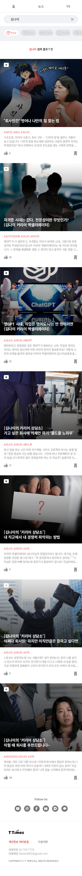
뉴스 (41, 6)
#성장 (26, 548)
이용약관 (43, 842)
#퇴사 (17, 132)
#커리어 (8, 132)
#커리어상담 (10, 756)
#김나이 (25, 132)
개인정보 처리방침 (19, 842)
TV (68, 6)
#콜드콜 (27, 444)
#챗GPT (27, 340)
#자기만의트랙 (12, 236)
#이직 (26, 652)
